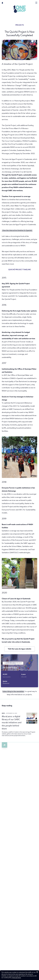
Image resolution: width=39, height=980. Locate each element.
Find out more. (16, 977)
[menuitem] (19, 9)
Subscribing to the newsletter (13, 691)
